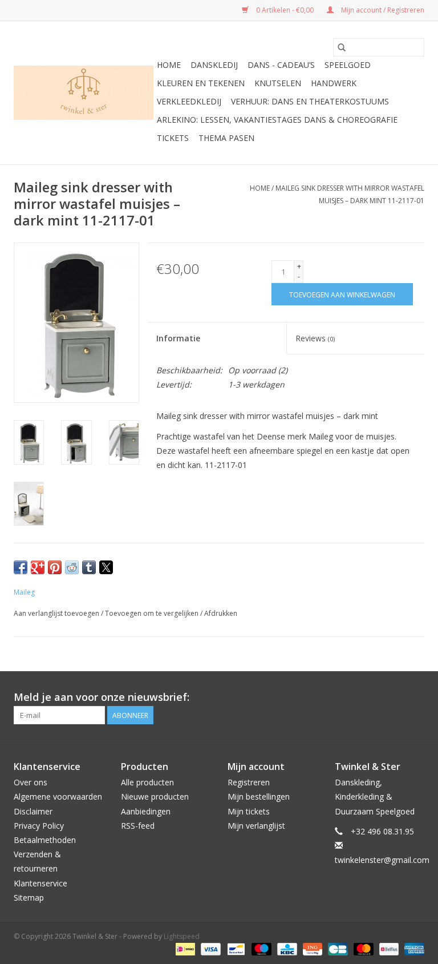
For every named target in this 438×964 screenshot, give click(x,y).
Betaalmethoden (45, 839)
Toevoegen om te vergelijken (152, 613)
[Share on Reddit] (72, 567)
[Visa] (209, 948)
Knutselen (277, 83)
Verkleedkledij (189, 101)
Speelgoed (348, 64)
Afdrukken (220, 613)
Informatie (178, 338)
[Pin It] (55, 567)
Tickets (173, 137)
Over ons (30, 782)
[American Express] (412, 948)
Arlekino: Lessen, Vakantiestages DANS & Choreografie (277, 119)
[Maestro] (260, 948)
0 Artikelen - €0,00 (284, 10)
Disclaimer (33, 811)
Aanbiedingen (146, 811)
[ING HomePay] (311, 948)
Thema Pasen (226, 137)
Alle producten (147, 782)
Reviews (315, 338)
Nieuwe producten (155, 796)
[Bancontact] (235, 948)
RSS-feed (138, 825)
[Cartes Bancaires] (336, 948)
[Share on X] (106, 567)
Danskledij (214, 64)
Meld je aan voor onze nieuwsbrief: (101, 697)
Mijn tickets (249, 811)
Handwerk (333, 83)
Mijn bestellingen (259, 796)
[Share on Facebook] (20, 567)
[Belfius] (387, 948)
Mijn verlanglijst (256, 825)
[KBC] (285, 948)
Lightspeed (182, 936)
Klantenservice (40, 883)
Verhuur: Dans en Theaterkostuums (310, 101)
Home (169, 64)
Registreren (249, 782)
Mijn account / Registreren (381, 10)
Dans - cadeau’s (281, 64)
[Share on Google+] (37, 567)
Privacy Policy (39, 825)
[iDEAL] (184, 948)
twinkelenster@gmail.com (382, 859)
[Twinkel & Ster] (83, 93)
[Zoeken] (341, 47)
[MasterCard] (362, 948)
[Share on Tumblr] (89, 567)
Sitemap (29, 897)
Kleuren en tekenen (201, 83)
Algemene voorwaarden (58, 796)
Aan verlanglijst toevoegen (57, 613)
